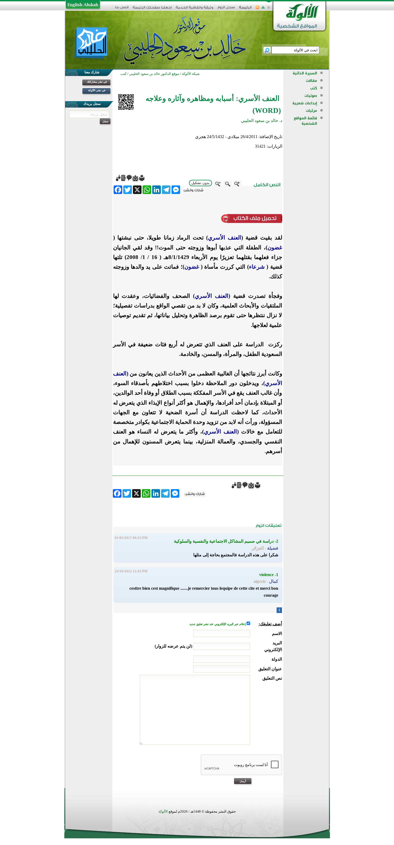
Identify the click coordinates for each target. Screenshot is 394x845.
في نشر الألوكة (96, 90)
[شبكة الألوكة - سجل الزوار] (226, 9)
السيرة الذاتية (305, 73)
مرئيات (311, 110)
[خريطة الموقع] (263, 9)
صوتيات (310, 95)
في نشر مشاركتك (97, 81)
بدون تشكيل (200, 183)
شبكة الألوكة (191, 74)
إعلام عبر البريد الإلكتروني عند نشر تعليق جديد (218, 624)
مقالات (311, 80)
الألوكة (163, 811)
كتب (313, 88)
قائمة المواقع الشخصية (305, 121)
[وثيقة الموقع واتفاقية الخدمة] (194, 9)
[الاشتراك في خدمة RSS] (257, 9)
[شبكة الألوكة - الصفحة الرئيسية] (245, 9)
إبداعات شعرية (304, 103)
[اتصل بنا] (121, 9)
